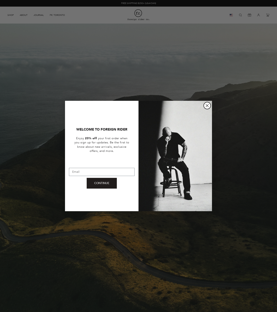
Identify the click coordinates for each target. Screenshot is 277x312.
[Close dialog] (207, 105)
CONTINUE (101, 183)
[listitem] (101, 149)
